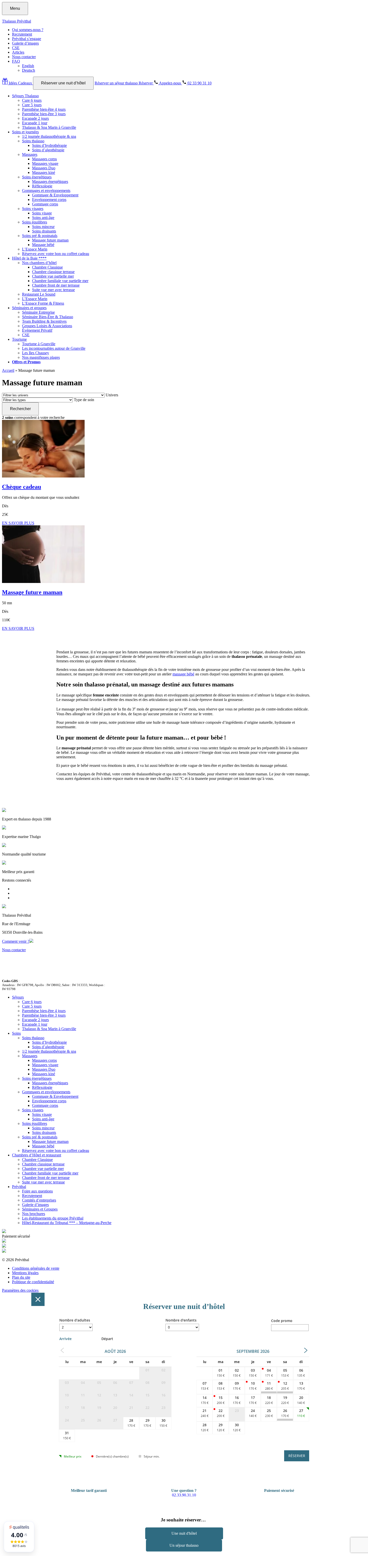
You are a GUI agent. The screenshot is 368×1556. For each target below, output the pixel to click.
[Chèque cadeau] (43, 476)
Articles (18, 52)
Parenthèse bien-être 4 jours (44, 109)
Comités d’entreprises (39, 1200)
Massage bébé (43, 245)
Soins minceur (43, 226)
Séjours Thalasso (25, 96)
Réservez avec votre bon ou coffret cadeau (55, 254)
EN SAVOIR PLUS (18, 523)
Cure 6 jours (32, 100)
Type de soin (84, 400)
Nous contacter (24, 57)
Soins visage (42, 213)
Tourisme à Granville (38, 344)
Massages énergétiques (50, 181)
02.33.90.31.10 (184, 1495)
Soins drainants (44, 231)
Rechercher (20, 409)
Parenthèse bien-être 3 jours (44, 114)
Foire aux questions (37, 1191)
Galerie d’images (25, 43)
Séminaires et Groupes (40, 1209)
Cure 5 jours (32, 105)
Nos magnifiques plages (41, 357)
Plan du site (21, 1277)
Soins (16, 1033)
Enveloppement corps (49, 199)
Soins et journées (25, 132)
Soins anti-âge (43, 217)
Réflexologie (42, 186)
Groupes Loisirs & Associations (47, 326)
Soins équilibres (34, 222)
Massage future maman (50, 240)
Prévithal (19, 1186)
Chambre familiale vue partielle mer (60, 281)
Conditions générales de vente (35, 1268)
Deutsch (28, 70)
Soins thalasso (33, 141)
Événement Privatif (37, 330)
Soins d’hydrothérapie (49, 145)
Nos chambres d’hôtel (39, 263)
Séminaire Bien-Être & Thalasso (47, 317)
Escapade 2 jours (35, 118)
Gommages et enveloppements (46, 190)
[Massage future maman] (43, 581)
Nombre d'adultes (74, 1320)
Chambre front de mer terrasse (56, 285)
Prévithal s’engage (26, 39)
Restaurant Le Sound (38, 294)
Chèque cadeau (21, 487)
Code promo (281, 1320)
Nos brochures (33, 1214)
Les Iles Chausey (35, 353)
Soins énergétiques (37, 177)
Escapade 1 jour (34, 123)
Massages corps (44, 159)
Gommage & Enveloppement (55, 195)
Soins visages (32, 208)
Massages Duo (43, 168)
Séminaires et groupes (29, 308)
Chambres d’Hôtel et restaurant (36, 1155)
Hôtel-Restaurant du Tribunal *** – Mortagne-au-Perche (66, 1223)
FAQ (16, 61)
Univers (112, 395)
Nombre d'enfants (181, 1320)
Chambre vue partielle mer (53, 276)
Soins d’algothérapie (48, 150)
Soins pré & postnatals (39, 235)
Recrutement (22, 34)
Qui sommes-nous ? (27, 30)
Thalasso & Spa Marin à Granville (49, 127)
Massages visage (45, 163)
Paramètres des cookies (20, 1290)
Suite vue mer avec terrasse (53, 290)
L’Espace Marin (34, 249)
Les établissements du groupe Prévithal (52, 1218)
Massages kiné (43, 172)
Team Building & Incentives (44, 321)
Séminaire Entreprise (38, 312)
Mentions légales (25, 1273)
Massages (29, 154)
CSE (16, 48)
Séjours (18, 997)
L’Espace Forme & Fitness (43, 303)
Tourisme (19, 339)
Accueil (8, 370)
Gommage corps (45, 204)
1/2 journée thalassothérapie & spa (49, 136)
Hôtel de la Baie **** (29, 258)
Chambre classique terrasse (53, 272)
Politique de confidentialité (33, 1282)
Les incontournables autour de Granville (53, 348)
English (28, 66)
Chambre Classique (47, 267)
